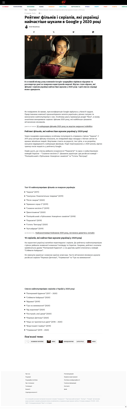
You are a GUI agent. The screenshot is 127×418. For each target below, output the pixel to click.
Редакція (28, 377)
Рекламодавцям (69, 374)
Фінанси (51, 6)
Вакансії (27, 389)
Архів (65, 389)
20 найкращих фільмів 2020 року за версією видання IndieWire (64, 126)
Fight (105, 6)
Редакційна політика (31, 380)
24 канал (42, 112)
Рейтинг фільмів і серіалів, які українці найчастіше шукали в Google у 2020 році (61, 10)
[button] (34, 32)
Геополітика (17, 6)
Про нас (27, 374)
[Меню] (3, 2)
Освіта (114, 6)
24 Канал (5, 6)
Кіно (26, 10)
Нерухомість (75, 6)
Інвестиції (62, 6)
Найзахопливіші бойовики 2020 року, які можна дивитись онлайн (65, 233)
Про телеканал (29, 383)
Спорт (96, 6)
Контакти (66, 386)
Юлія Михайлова (34, 27)
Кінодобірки (33, 10)
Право (87, 6)
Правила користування (70, 377)
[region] (63, 413)
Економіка (30, 6)
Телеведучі (28, 386)
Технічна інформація (70, 383)
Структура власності (31, 392)
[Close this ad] (125, 406)
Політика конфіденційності (72, 380)
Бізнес (41, 6)
